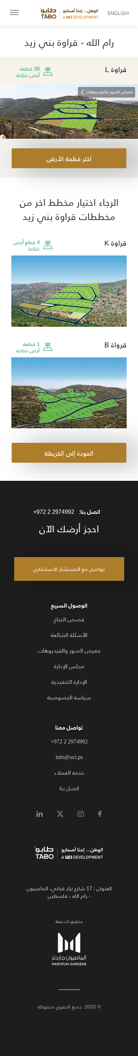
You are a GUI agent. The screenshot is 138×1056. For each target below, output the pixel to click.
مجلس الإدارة (69, 666)
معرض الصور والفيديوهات (69, 650)
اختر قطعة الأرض (69, 159)
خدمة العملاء (69, 772)
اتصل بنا (69, 788)
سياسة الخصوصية (69, 697)
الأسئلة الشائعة (69, 635)
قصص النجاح (69, 619)
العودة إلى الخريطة (69, 453)
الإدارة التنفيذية (69, 681)
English (124, 13)
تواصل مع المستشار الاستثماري (69, 569)
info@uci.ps (69, 757)
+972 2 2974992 (53, 511)
